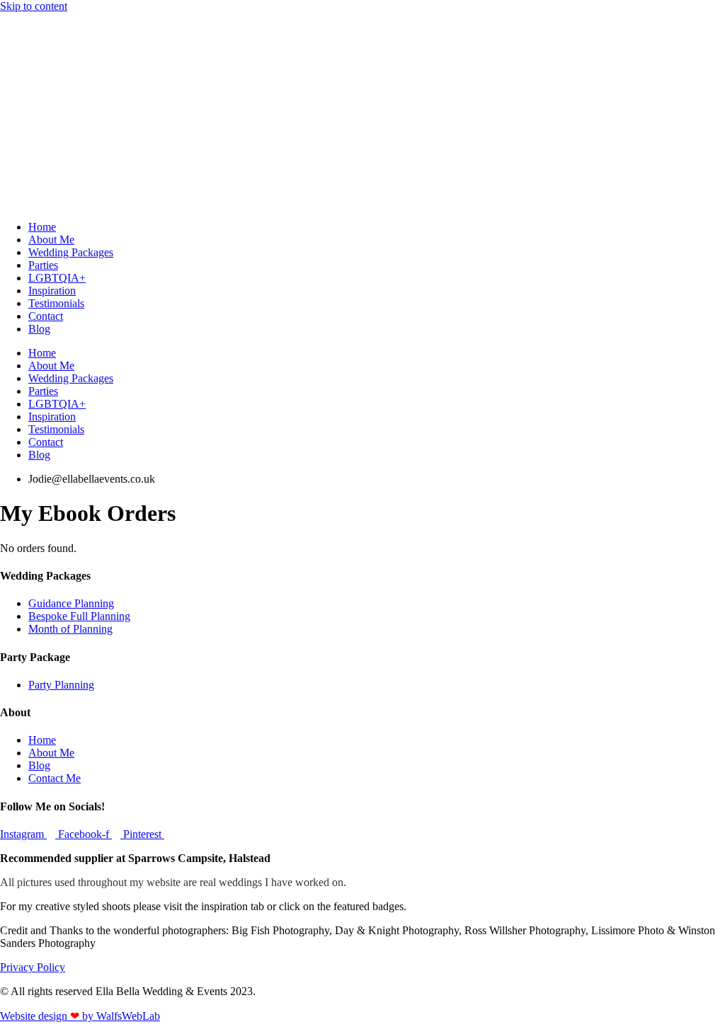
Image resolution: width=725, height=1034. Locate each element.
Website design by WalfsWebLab (80, 1016)
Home (42, 227)
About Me (51, 240)
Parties (43, 265)
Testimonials (56, 303)
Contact (45, 316)
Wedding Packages (70, 252)
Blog (39, 329)
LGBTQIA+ (57, 278)
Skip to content (33, 6)
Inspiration (52, 291)
